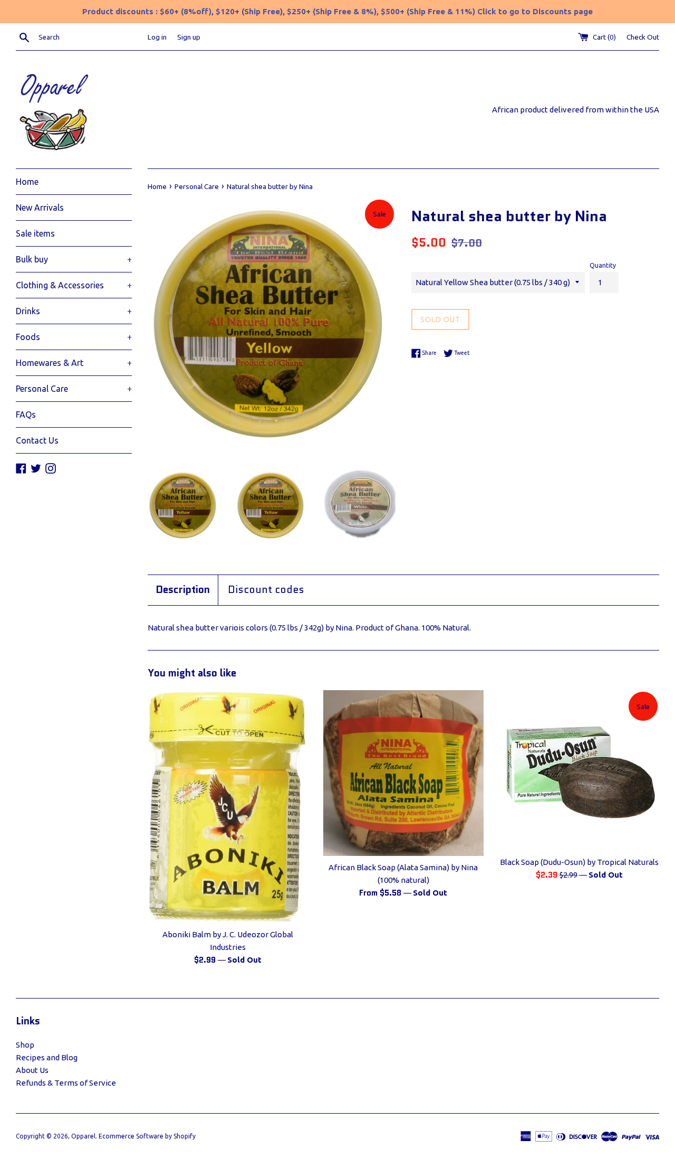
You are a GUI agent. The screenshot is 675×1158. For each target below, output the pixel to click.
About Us (32, 1070)
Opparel (83, 1136)
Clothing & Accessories (74, 285)
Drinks (74, 311)
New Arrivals (40, 207)
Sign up (188, 37)
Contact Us (37, 440)
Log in (157, 37)
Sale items (35, 233)
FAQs (26, 414)
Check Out (642, 37)
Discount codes (266, 590)
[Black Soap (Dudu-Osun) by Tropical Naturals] (579, 770)
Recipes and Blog (47, 1057)
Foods (74, 337)
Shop (25, 1044)
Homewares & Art (74, 363)
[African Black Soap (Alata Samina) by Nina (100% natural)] (403, 772)
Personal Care (74, 388)
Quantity (603, 265)
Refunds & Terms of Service (66, 1082)
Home (27, 181)
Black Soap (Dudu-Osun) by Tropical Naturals (579, 862)
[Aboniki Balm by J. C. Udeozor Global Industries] (227, 806)
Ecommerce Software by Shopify (147, 1136)
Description (183, 590)
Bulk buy (74, 259)
